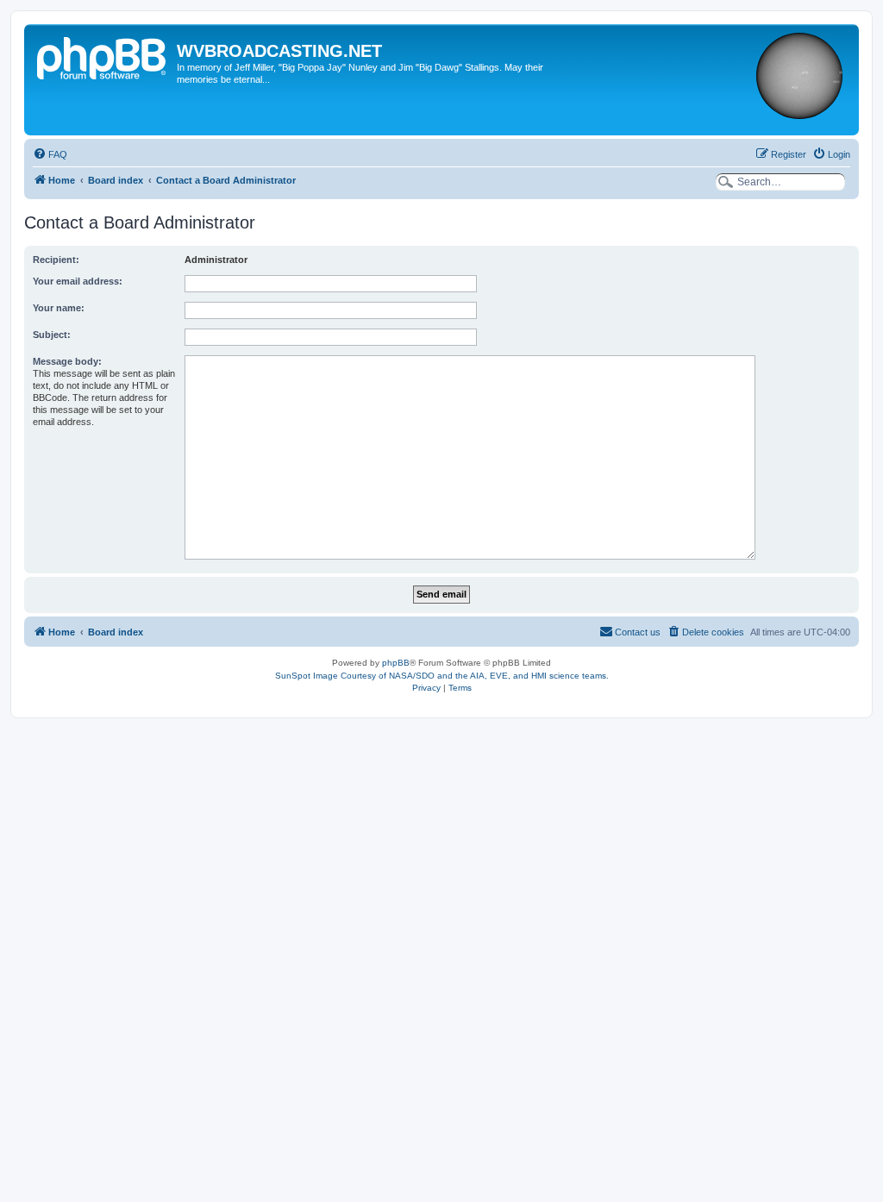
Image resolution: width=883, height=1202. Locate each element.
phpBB (396, 662)
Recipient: (56, 259)
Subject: (52, 334)
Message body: (67, 361)
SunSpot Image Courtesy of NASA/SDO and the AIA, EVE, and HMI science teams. (442, 675)
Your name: (59, 308)
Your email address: (77, 281)
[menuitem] (50, 154)
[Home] (102, 56)
